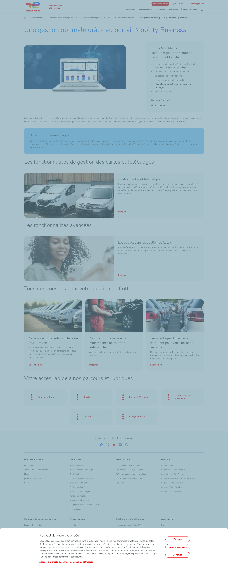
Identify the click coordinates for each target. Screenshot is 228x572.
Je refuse (177, 555)
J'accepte (177, 539)
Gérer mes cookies (178, 547)
